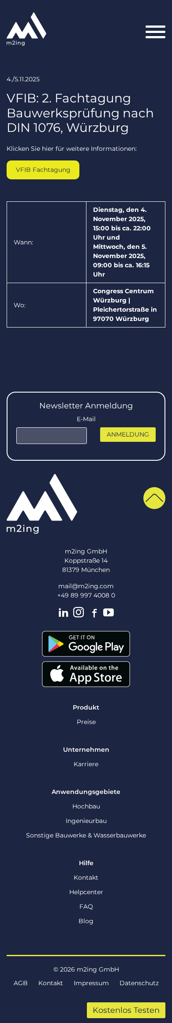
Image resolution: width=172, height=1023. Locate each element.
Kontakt (86, 877)
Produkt (86, 707)
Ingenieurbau (86, 821)
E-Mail (86, 419)
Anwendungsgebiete (86, 792)
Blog (86, 921)
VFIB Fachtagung (43, 170)
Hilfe (86, 863)
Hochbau (86, 806)
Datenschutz (139, 983)
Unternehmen (86, 750)
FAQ (86, 906)
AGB (21, 983)
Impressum (91, 983)
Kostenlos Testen (126, 1010)
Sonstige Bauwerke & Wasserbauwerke (86, 835)
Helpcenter (86, 892)
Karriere (86, 764)
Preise (86, 722)
